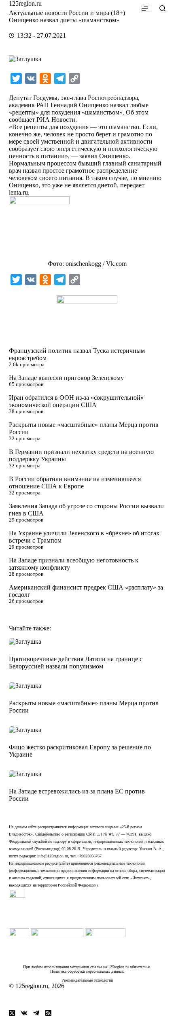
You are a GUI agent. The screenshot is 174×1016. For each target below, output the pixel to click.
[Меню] (146, 8)
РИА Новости (55, 119)
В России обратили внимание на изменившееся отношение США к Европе (75, 482)
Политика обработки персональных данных (87, 971)
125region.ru (25, 3)
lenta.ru (18, 192)
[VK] (24, 1013)
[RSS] (48, 1013)
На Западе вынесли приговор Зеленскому (66, 377)
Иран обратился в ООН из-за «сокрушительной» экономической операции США (76, 401)
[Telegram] (36, 1013)
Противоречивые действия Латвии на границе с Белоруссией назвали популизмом (75, 662)
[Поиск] (162, 8)
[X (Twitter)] (12, 1013)
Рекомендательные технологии (87, 980)
